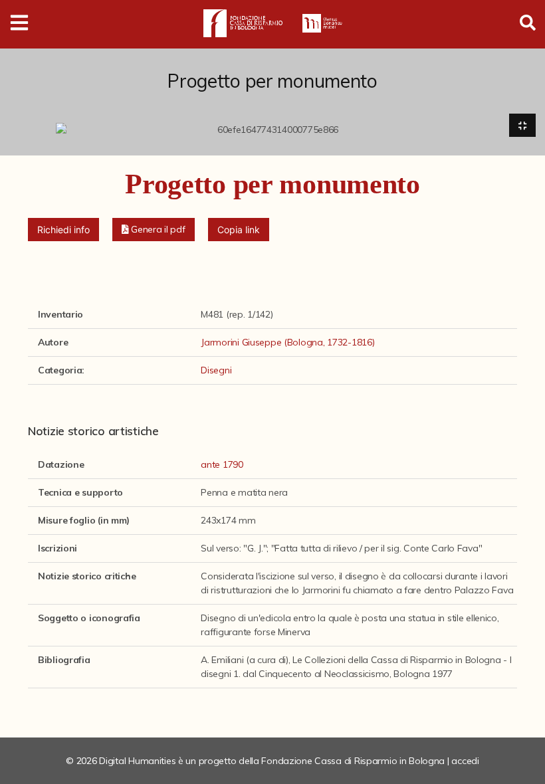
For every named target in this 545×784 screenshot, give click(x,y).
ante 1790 (222, 464)
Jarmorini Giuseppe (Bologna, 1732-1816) (287, 342)
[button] (153, 229)
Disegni (216, 370)
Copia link (238, 229)
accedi (465, 761)
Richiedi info (63, 229)
